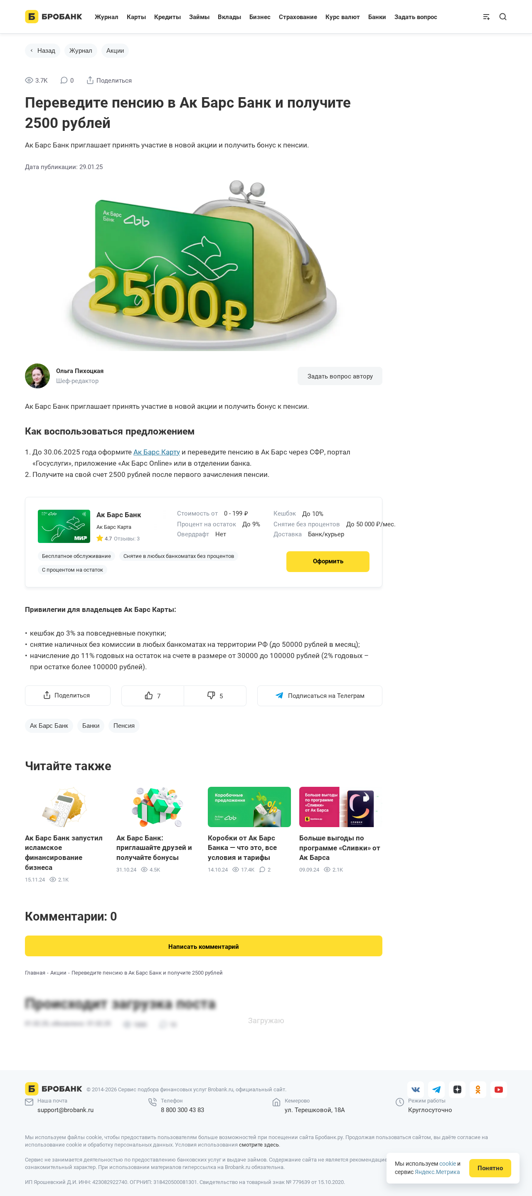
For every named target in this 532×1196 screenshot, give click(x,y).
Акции (115, 50)
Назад (46, 50)
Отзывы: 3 (127, 538)
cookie (447, 1163)
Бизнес (260, 17)
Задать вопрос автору (340, 376)
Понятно (490, 1168)
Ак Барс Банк (49, 725)
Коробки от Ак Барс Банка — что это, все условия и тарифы (242, 848)
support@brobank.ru (65, 1110)
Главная (35, 973)
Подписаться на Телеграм (326, 696)
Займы (199, 17)
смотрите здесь (259, 1145)
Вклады (229, 17)
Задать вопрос (415, 17)
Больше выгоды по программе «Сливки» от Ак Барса (339, 848)
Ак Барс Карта (113, 527)
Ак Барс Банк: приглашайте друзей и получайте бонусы (154, 848)
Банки (377, 17)
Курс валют (342, 17)
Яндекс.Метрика (437, 1172)
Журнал (106, 17)
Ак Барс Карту (156, 452)
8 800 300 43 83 (182, 1110)
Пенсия (124, 725)
